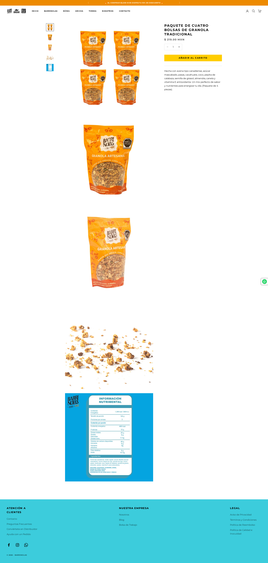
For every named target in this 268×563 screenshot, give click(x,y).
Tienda (92, 11)
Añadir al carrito (193, 57)
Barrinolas (51, 11)
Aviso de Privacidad (241, 514)
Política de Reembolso (242, 525)
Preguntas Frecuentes (19, 524)
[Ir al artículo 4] (50, 57)
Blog (121, 520)
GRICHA (79, 11)
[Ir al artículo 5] (50, 67)
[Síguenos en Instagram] (17, 545)
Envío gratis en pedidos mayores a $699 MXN (134, 3)
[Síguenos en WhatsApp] (26, 545)
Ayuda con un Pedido (19, 534)
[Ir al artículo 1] (50, 27)
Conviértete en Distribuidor (22, 529)
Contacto (124, 11)
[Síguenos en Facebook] (9, 545)
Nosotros (107, 11)
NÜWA (66, 11)
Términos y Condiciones (243, 520)
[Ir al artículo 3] (50, 47)
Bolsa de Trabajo (128, 525)
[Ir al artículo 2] (50, 37)
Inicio (35, 11)
